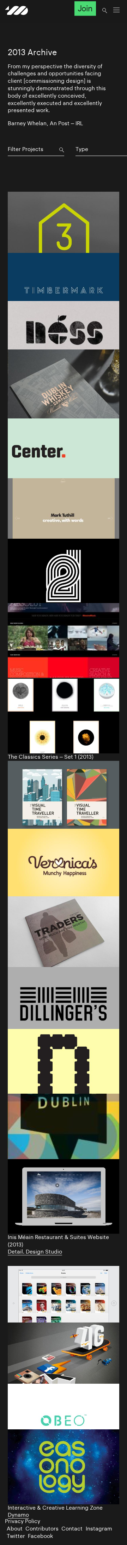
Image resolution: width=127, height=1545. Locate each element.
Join (85, 8)
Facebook (40, 1536)
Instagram (99, 1528)
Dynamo (18, 1514)
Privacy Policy (22, 1521)
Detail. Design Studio (35, 1251)
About (15, 1528)
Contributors (42, 1528)
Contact (72, 1528)
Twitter (16, 1536)
